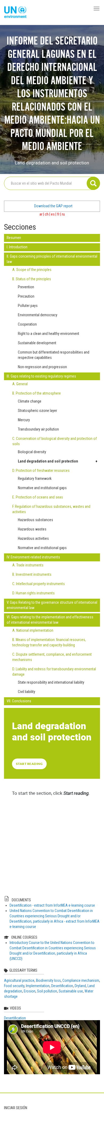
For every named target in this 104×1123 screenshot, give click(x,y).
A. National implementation (32, 630)
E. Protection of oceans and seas (37, 497)
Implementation (38, 986)
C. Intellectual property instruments (38, 584)
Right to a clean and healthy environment (48, 333)
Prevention (26, 287)
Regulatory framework (34, 478)
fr (58, 214)
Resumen (14, 238)
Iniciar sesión (15, 1108)
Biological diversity (32, 452)
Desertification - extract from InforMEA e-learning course (52, 905)
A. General (20, 384)
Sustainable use (71, 991)
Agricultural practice (19, 980)
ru (63, 214)
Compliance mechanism (80, 980)
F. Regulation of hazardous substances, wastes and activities (51, 509)
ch (47, 214)
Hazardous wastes (32, 529)
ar (40, 214)
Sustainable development (37, 343)
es (53, 214)
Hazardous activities (33, 538)
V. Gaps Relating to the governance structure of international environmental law (52, 605)
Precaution (26, 296)
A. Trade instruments (27, 565)
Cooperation (27, 324)
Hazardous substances (35, 520)
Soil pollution (47, 991)
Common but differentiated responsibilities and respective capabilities (53, 355)
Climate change (29, 401)
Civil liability (26, 692)
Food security (14, 986)
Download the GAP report (53, 206)
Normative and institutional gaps (42, 488)
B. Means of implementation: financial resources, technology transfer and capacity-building (49, 642)
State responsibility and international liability (51, 682)
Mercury (24, 420)
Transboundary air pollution (38, 429)
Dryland (80, 986)
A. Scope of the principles (31, 269)
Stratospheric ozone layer (37, 410)
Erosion (29, 991)
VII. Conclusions (19, 701)
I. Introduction (17, 247)
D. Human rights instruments (33, 593)
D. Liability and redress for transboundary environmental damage (54, 671)
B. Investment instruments (31, 574)
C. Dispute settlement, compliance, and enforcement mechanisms (52, 657)
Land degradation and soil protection (48, 461)
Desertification (62, 986)
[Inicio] (15, 12)
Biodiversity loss (48, 980)
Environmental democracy (37, 315)
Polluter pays (28, 305)
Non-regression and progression (42, 367)
